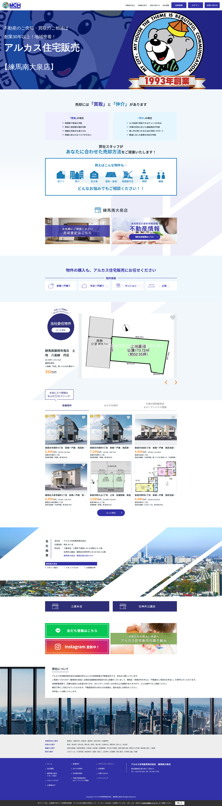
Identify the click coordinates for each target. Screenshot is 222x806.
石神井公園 (128, 751)
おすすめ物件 (77, 768)
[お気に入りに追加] (172, 317)
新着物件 (76, 764)
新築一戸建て (64, 285)
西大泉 (80, 744)
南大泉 (98, 744)
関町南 (112, 744)
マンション (130, 285)
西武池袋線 (139, 457)
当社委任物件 (77, 773)
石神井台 (105, 744)
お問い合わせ (212, 5)
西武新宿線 (49, 457)
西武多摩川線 (123, 748)
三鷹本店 (76, 606)
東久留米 (119, 751)
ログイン (195, 5)
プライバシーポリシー (106, 764)
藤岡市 (90, 741)
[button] (166, 382)
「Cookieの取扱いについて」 (149, 803)
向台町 (125, 744)
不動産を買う (142, 5)
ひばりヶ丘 (149, 505)
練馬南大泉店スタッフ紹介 (52, 774)
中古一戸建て (97, 285)
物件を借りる (155, 5)
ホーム (49, 764)
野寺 (69, 744)
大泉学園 (148, 457)
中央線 (88, 748)
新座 (99, 505)
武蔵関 (112, 751)
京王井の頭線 (112, 748)
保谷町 (74, 744)
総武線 (95, 748)
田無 (56, 457)
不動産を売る (130, 5)
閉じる (179, 803)
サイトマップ (103, 778)
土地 (164, 285)
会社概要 (50, 768)
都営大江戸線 (134, 748)
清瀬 (135, 751)
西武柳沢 (88, 751)
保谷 (99, 751)
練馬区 (69, 741)
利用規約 (101, 768)
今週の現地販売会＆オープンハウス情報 (80, 779)
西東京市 (76, 741)
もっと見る (60, 330)
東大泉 (87, 744)
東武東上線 (145, 748)
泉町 (92, 744)
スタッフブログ (72, 567)
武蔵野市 (105, 741)
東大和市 (97, 741)
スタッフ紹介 (52, 567)
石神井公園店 (147, 606)
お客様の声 (91, 567)
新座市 (83, 741)
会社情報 (166, 5)
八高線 (152, 748)
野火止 (119, 744)
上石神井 (105, 751)
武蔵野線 (93, 505)
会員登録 (179, 5)
